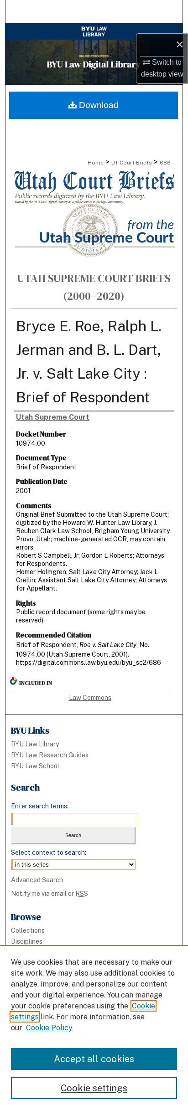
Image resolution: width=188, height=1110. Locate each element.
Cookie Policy (49, 1027)
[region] (94, 1027)
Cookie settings (94, 1088)
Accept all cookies (94, 1058)
